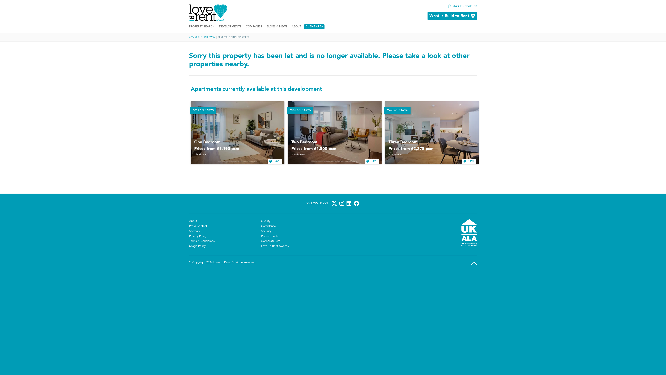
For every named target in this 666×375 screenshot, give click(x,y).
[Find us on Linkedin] (350, 203)
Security (266, 231)
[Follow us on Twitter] (335, 203)
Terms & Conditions (202, 241)
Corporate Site (270, 241)
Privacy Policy (198, 236)
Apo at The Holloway (202, 37)
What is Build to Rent (449, 16)
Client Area (314, 26)
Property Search (202, 26)
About (296, 26)
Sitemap (194, 231)
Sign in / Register (464, 6)
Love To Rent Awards (275, 246)
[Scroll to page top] (474, 263)
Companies (254, 26)
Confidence (268, 226)
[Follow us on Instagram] (342, 203)
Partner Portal (270, 236)
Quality (265, 221)
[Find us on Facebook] (357, 203)
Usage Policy (197, 246)
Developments (230, 26)
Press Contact (198, 226)
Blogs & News (277, 26)
